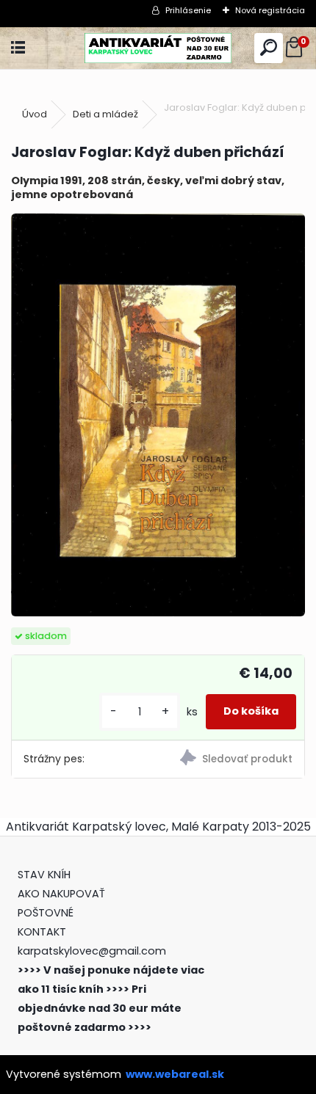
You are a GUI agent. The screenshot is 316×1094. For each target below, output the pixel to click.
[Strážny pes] (231, 759)
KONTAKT (42, 932)
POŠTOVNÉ (45, 912)
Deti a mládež (105, 114)
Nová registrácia (270, 10)
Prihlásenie (188, 10)
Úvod (34, 114)
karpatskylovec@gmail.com (92, 951)
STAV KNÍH (45, 874)
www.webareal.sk (175, 1074)
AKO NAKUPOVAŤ (61, 893)
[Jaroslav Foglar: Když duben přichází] (158, 415)
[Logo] (158, 48)
